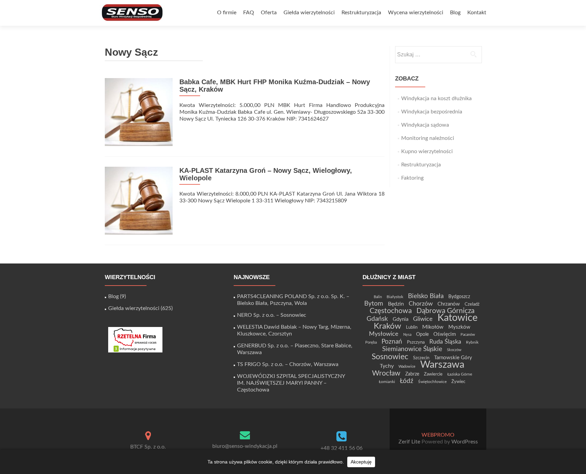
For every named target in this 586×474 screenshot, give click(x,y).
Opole (422, 334)
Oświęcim (444, 334)
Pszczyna (416, 342)
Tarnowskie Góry (453, 357)
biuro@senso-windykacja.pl (244, 446)
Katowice (457, 318)
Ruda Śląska (445, 342)
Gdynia (400, 319)
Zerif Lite (410, 441)
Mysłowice (383, 334)
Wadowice (406, 366)
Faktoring (412, 178)
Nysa (407, 334)
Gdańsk (377, 318)
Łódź (406, 381)
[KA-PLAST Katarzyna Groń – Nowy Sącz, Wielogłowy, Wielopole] (139, 200)
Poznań (392, 341)
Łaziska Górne (459, 374)
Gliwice (423, 319)
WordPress (464, 441)
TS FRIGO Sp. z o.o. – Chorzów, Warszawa (287, 364)
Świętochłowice (432, 382)
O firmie (226, 12)
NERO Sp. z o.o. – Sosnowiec (271, 315)
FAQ (248, 12)
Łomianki (387, 382)
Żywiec (458, 381)
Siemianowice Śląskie (412, 349)
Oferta (269, 12)
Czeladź (472, 304)
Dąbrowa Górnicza (445, 310)
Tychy (387, 366)
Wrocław (386, 373)
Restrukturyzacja (361, 12)
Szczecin (421, 358)
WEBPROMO (438, 435)
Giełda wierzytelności (309, 12)
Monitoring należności (427, 138)
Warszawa (442, 365)
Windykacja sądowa (425, 125)
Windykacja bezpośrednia (431, 111)
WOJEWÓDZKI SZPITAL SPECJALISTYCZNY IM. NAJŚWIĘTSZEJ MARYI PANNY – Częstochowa (291, 383)
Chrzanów (448, 304)
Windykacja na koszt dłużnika (436, 98)
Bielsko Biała (426, 296)
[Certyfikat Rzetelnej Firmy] (135, 339)
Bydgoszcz (459, 296)
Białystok (395, 297)
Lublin (411, 327)
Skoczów (454, 350)
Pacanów (468, 334)
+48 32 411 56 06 (341, 448)
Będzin (396, 304)
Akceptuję (361, 461)
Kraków (387, 326)
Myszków (459, 327)
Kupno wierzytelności (427, 151)
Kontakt (476, 12)
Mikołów (433, 327)
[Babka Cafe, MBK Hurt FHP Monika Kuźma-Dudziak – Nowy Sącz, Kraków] (139, 111)
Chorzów (421, 304)
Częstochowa (391, 310)
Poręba (371, 342)
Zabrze (412, 374)
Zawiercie (433, 374)
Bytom (373, 303)
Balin (378, 297)
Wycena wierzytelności (415, 12)
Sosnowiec (390, 357)
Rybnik (472, 342)
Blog (455, 12)
